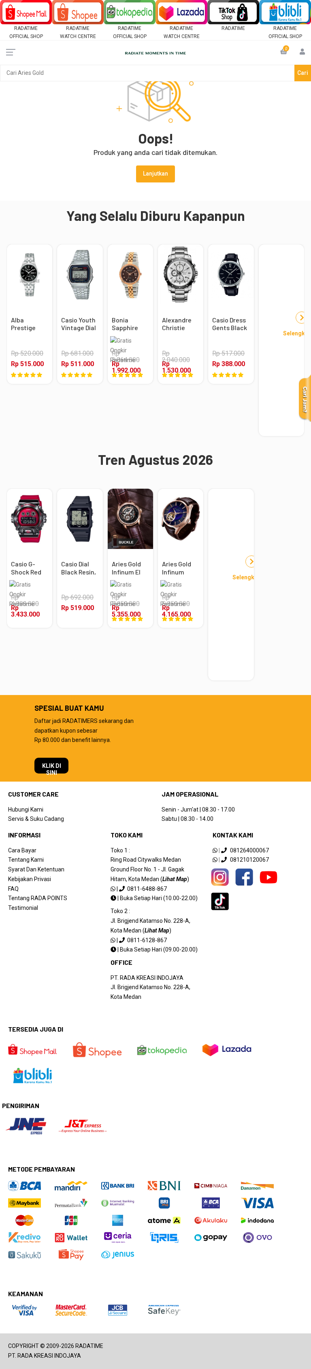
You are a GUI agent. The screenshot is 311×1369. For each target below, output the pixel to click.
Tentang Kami (26, 859)
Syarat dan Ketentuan (36, 869)
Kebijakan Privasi (29, 879)
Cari (302, 73)
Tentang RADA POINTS (37, 898)
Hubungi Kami (25, 809)
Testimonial (23, 908)
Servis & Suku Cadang (36, 819)
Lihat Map (174, 879)
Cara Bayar (22, 850)
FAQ (13, 889)
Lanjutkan (155, 173)
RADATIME (233, 28)
